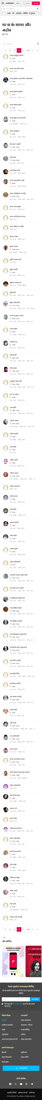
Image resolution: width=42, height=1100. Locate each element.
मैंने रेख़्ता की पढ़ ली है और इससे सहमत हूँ (19, 1005)
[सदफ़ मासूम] (6, 866)
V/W (28, 50)
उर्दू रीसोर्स (5, 1034)
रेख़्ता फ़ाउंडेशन (26, 1020)
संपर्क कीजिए (25, 1030)
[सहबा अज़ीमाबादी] (6, 840)
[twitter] (15, 1084)
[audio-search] (38, 9)
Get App (35, 3)
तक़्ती (3, 1030)
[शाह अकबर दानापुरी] (6, 698)
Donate (28, 3)
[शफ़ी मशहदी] (6, 711)
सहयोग (4, 1020)
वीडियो (25, 13)
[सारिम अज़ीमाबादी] (6, 787)
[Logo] (9, 3)
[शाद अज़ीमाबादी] (6, 737)
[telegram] (32, 1084)
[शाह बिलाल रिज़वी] (6, 685)
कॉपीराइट (32, 1093)
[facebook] (10, 1084)
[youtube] (21, 1084)
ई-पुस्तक (32, 13)
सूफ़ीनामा (24, 1052)
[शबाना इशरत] (6, 750)
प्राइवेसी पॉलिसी (11, 1093)
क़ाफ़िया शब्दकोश (7, 1025)
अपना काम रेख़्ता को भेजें (10, 1039)
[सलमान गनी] (6, 810)
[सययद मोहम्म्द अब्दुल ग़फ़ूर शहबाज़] (6, 774)
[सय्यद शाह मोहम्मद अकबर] (6, 760)
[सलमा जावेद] (6, 820)
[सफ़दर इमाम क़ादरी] (6, 853)
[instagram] (26, 1084)
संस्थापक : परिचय (26, 1025)
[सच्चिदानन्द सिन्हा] (6, 879)
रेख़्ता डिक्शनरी (7, 1057)
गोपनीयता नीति (17, 1004)
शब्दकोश (19, 13)
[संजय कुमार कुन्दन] (6, 797)
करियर (23, 1034)
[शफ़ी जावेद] (6, 724)
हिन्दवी (4, 1052)
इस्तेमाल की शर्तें (22, 1093)
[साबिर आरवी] (6, 892)
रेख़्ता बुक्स (5, 1062)
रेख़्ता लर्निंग (24, 1057)
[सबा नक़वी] (6, 905)
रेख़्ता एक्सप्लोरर (26, 1039)
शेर (13, 13)
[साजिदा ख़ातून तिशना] (6, 830)
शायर (9, 13)
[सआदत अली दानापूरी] (6, 918)
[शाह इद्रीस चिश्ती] (6, 675)
